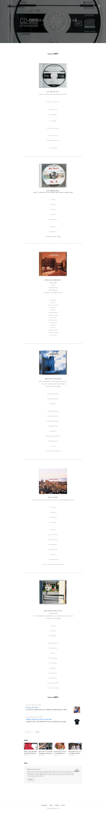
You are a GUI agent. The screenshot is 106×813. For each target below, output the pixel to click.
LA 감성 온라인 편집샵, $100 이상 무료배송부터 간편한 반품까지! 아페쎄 (46, 710)
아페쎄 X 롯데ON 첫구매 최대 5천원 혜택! (39, 719)
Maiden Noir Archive (33, 769)
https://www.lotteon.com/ (33, 717)
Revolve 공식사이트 (32, 707)
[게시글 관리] (32, 732)
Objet (51, 805)
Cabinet (57, 805)
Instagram (44, 805)
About (63, 805)
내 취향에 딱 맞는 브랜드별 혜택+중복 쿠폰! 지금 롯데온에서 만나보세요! (46, 722)
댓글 (26, 763)
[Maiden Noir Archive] (15, 6)
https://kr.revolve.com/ (32, 705)
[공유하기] (30, 732)
